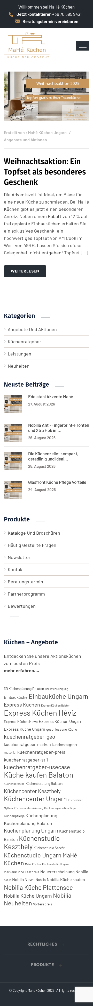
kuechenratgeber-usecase (37, 767)
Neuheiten (18, 366)
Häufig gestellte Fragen (32, 545)
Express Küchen (22, 704)
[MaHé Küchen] (27, 45)
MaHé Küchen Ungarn (47, 132)
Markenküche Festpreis (21, 872)
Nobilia (41, 879)
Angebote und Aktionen (25, 139)
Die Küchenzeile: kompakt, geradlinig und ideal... (53, 456)
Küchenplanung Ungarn (31, 830)
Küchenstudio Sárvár (49, 848)
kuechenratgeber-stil (26, 760)
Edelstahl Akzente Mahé (50, 396)
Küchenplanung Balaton (28, 823)
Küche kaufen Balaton (38, 774)
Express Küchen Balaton (55, 705)
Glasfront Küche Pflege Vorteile (57, 482)
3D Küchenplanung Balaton (24, 688)
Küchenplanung (41, 815)
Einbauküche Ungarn (58, 696)
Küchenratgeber (24, 341)
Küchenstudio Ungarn (32, 855)
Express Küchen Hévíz (40, 712)
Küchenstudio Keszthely (32, 842)
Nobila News (23, 879)
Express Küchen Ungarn (60, 721)
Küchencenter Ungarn (35, 798)
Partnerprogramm (26, 594)
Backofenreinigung (56, 688)
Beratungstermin (25, 581)
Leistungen (19, 354)
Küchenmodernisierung (28, 808)
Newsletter (19, 557)
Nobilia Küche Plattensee (38, 887)
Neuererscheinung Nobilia (64, 871)
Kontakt (16, 569)
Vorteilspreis (42, 904)
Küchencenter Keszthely (32, 791)
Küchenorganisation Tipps (60, 808)
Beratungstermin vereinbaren (50, 21)
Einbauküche (16, 697)
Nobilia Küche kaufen (66, 879)
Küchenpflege (14, 816)
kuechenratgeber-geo (29, 736)
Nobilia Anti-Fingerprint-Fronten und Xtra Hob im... (58, 427)
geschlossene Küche (61, 729)
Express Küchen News (21, 721)
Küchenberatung (14, 783)
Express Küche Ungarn (24, 728)
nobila (7, 880)
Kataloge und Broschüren (34, 533)
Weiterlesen (25, 271)
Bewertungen (22, 606)
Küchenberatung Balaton (44, 783)
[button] (46, 944)
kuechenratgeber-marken (27, 744)
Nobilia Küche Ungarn (28, 895)
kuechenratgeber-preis (41, 752)
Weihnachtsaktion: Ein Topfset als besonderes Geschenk (45, 172)
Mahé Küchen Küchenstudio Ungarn (47, 864)
